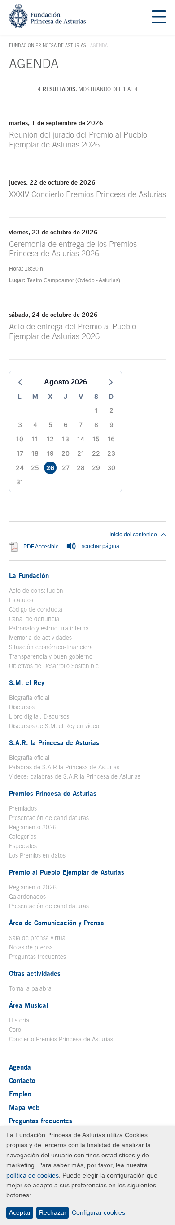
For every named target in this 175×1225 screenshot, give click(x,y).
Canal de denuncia (34, 618)
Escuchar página (98, 546)
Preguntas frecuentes (37, 956)
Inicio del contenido (133, 534)
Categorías (22, 836)
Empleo (20, 1094)
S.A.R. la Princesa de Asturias (54, 742)
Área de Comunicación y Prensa (56, 923)
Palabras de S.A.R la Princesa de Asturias (64, 767)
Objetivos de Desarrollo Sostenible (54, 665)
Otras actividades (35, 973)
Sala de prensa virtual (38, 937)
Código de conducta (35, 609)
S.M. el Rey (26, 682)
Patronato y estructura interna (49, 628)
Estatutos (21, 600)
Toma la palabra (30, 988)
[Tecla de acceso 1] (47, 25)
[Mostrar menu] (159, 17)
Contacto (22, 1080)
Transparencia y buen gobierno (50, 656)
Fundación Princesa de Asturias (47, 46)
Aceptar (20, 1212)
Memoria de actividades (40, 637)
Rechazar (52, 1212)
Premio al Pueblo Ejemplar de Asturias (66, 872)
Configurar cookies (98, 1212)
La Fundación (29, 575)
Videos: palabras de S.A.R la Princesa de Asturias (74, 776)
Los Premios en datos (37, 855)
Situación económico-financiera (51, 647)
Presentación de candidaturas (49, 817)
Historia (19, 1020)
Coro (15, 1029)
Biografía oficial (29, 697)
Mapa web (24, 1107)
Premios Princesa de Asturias (52, 793)
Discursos (22, 707)
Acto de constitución (36, 590)
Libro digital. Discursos (39, 716)
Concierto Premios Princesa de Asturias (61, 1039)
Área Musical (28, 1005)
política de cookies (32, 1175)
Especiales (23, 846)
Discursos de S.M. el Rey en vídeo (54, 725)
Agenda (20, 1067)
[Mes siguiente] (111, 382)
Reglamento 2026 (33, 827)
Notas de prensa (31, 947)
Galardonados (27, 896)
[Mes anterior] (20, 382)
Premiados (23, 808)
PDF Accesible (41, 546)
